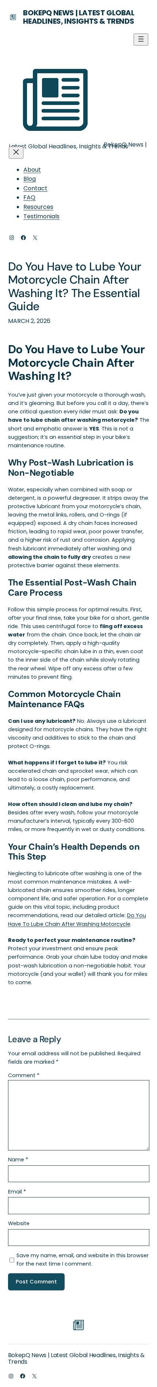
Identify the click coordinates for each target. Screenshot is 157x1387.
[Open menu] (141, 40)
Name (18, 1159)
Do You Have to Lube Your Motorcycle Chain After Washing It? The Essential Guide (74, 286)
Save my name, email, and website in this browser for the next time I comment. (82, 1259)
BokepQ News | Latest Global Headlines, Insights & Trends (78, 17)
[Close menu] (16, 153)
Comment (23, 1075)
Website (19, 1223)
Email (17, 1191)
